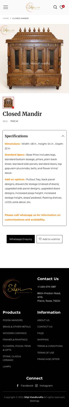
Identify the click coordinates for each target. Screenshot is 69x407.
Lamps (7, 366)
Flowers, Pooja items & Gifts (17, 348)
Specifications (16, 136)
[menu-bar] (6, 7)
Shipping (43, 339)
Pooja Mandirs (12, 320)
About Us (43, 320)
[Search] (55, 7)
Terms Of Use (45, 352)
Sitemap (34, 400)
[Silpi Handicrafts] (32, 7)
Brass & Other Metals (17, 326)
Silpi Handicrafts (33, 397)
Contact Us (44, 326)
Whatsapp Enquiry (20, 239)
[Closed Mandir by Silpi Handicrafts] (34, 58)
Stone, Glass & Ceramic (12, 358)
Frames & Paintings (15, 339)
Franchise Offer (48, 359)
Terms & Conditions (50, 346)
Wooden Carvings (14, 333)
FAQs (40, 333)
